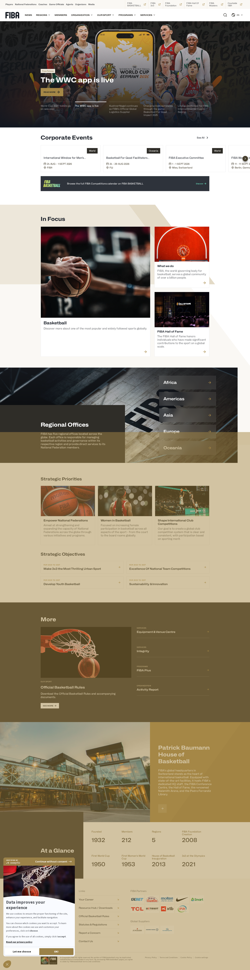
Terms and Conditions (169, 957)
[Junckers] (137, 930)
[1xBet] (137, 899)
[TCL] (137, 909)
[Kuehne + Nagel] (152, 930)
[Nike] (182, 899)
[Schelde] (167, 930)
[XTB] (167, 909)
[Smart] (197, 899)
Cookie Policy (186, 957)
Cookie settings (201, 957)
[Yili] (182, 909)
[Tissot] (152, 909)
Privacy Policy (151, 957)
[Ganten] (152, 899)
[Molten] (167, 899)
